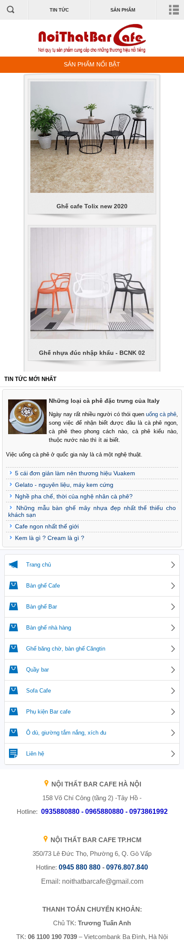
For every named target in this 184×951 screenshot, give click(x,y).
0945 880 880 (80, 867)
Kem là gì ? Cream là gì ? (49, 537)
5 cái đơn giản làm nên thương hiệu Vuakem (75, 473)
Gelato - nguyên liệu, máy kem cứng (64, 484)
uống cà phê (161, 414)
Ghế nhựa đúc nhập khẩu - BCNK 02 (92, 352)
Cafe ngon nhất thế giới (47, 526)
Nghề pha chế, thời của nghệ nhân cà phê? (74, 496)
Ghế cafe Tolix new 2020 (92, 206)
